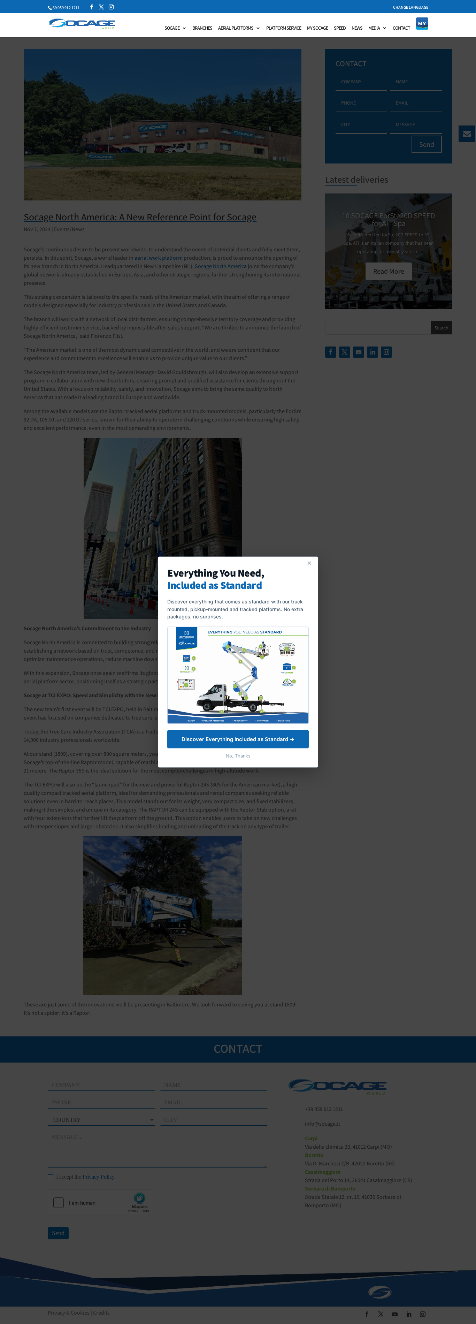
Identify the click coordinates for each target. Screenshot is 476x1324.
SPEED (340, 28)
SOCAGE (171, 28)
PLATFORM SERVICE (283, 28)
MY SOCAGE (317, 28)
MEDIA (374, 28)
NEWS (357, 28)
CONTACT (401, 28)
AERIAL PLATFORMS (235, 28)
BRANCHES (202, 28)
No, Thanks (238, 755)
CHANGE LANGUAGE (410, 7)
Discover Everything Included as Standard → (238, 739)
